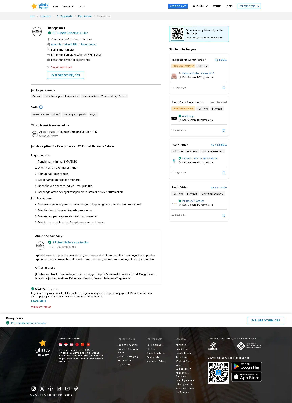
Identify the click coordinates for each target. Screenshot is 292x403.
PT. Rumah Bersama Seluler (70, 33)
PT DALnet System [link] (193, 200)
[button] (49, 32)
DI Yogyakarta (64, 16)
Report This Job (42, 307)
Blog (82, 6)
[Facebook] (50, 388)
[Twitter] (42, 388)
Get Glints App (178, 6)
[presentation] (39, 6)
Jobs (55, 6)
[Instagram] (33, 388)
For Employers (247, 6)
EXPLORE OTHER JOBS (65, 75)
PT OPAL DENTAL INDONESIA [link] (199, 158)
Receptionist (89, 44)
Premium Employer (183, 65)
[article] (199, 74)
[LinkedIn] (59, 388)
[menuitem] (200, 6)
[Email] (67, 388)
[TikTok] (75, 388)
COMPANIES (69, 6)
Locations (45, 16)
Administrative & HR (64, 44)
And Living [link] (188, 116)
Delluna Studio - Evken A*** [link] (198, 73)
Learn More (38, 300)
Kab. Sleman (85, 16)
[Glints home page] (39, 6)
